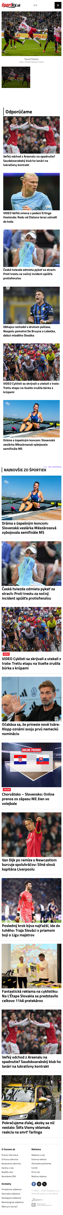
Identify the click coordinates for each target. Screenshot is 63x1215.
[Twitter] (44, 1184)
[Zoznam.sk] (37, 1200)
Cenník (34, 1167)
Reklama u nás (38, 1155)
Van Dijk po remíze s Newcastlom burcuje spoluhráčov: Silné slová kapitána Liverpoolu (29, 864)
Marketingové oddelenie (13, 1202)
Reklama (36, 1149)
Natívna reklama (39, 1176)
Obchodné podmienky (41, 1163)
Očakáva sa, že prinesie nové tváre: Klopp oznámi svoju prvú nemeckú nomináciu (30, 729)
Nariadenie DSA (9, 1176)
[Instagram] (39, 1184)
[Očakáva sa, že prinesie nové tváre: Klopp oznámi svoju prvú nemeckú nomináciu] (31, 699)
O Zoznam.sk (8, 1149)
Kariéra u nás (8, 1167)
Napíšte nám (7, 1172)
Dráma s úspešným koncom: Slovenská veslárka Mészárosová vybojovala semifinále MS (29, 528)
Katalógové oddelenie (11, 1197)
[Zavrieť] (58, 5)
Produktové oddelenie (11, 1189)
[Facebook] (34, 1184)
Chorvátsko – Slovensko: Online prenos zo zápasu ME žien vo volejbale (28, 799)
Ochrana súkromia (10, 1159)
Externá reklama (39, 1159)
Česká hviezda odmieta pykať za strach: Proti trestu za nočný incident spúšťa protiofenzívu (28, 593)
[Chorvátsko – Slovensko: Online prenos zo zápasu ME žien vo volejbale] (31, 765)
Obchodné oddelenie (11, 1193)
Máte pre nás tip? (10, 1206)
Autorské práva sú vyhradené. (45, 1193)
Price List (36, 1172)
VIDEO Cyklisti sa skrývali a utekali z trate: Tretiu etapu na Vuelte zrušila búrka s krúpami (31, 663)
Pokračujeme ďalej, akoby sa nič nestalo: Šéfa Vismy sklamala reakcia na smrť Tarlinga (28, 1127)
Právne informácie (10, 1155)
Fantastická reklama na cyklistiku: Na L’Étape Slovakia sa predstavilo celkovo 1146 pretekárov (30, 996)
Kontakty (6, 1184)
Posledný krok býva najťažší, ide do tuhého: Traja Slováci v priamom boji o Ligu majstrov (31, 930)
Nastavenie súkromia (11, 1163)
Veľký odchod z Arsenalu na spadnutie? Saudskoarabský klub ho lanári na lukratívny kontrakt (31, 1062)
